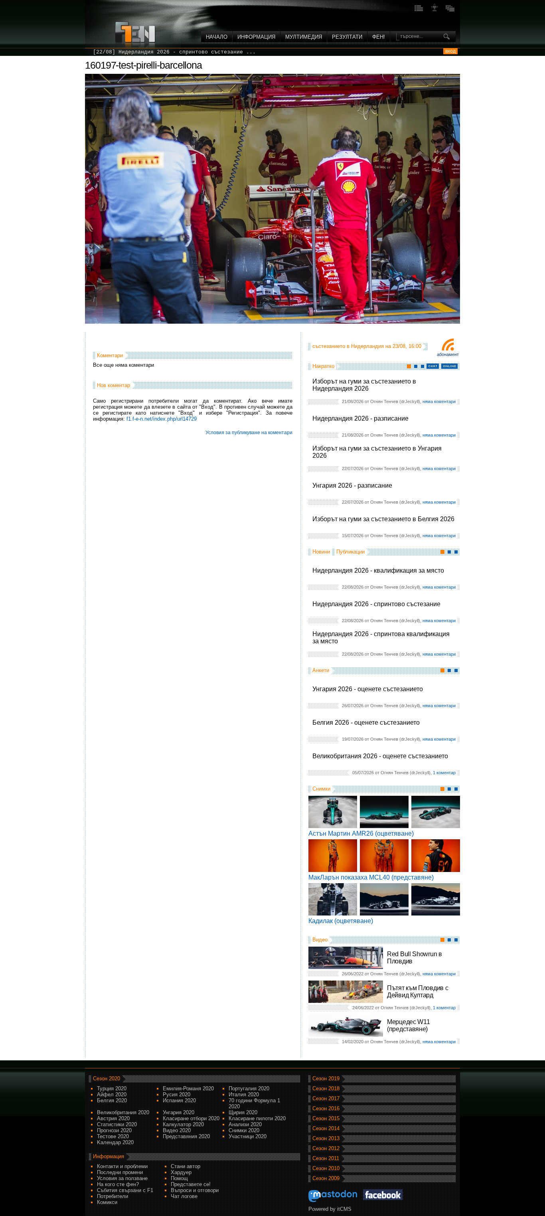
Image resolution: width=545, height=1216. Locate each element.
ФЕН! (378, 37)
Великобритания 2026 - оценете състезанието (380, 756)
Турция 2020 (111, 1088)
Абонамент (448, 354)
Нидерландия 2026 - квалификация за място (378, 570)
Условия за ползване (122, 1178)
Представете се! (191, 1184)
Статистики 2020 (117, 1124)
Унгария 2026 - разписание (352, 485)
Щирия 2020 (243, 1112)
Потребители (112, 1196)
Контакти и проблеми (122, 1166)
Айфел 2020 (111, 1094)
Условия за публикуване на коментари (248, 432)
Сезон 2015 (326, 1118)
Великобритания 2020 (123, 1112)
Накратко (323, 366)
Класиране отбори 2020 (191, 1118)
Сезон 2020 (106, 1079)
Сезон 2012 (326, 1148)
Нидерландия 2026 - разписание (360, 418)
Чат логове (184, 1196)
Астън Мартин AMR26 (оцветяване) (361, 833)
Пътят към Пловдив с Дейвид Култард (417, 992)
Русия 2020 (176, 1094)
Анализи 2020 (245, 1124)
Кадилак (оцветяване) (340, 920)
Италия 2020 (244, 1094)
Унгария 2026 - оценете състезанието (367, 689)
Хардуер (181, 1172)
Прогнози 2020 (114, 1130)
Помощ (179, 1178)
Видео (320, 940)
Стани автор (185, 1166)
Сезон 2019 (326, 1079)
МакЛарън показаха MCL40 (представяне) (371, 877)
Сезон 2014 (326, 1128)
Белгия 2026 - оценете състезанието (366, 722)
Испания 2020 (179, 1100)
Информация (256, 37)
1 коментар (444, 772)
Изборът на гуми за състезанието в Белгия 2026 (383, 519)
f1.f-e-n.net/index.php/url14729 (161, 419)
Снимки (321, 789)
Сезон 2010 (326, 1168)
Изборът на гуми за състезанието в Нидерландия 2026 (364, 385)
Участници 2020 (248, 1136)
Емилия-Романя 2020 (188, 1088)
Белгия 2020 (112, 1100)
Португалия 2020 (249, 1088)
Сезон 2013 (326, 1138)
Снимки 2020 (244, 1130)
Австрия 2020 (113, 1118)
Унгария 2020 (178, 1112)
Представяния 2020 (186, 1136)
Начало (216, 37)
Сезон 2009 (326, 1178)
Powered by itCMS (329, 1209)
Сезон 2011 (325, 1158)
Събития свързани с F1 (125, 1190)
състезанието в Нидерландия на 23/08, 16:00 (366, 346)
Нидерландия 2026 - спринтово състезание (376, 604)
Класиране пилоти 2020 (257, 1118)
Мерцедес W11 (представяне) (408, 1025)
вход (450, 51)
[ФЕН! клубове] (434, 11)
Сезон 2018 (326, 1088)
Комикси (107, 1202)
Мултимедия (303, 37)
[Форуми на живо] (419, 11)
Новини (321, 552)
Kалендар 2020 (115, 1142)
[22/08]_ (105, 52)
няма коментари (439, 401)
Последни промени (120, 1172)
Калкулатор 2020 (183, 1124)
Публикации (350, 552)
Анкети (320, 670)
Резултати (347, 37)
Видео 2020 (177, 1130)
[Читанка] (450, 11)
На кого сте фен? (118, 1184)
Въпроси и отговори (195, 1190)
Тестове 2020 (113, 1136)
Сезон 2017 (326, 1098)
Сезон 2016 (326, 1108)
